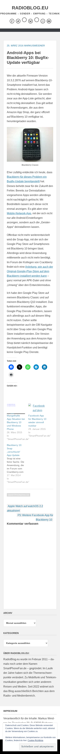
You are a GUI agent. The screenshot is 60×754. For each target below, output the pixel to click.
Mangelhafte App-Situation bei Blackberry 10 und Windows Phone (16, 422)
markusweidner (34, 45)
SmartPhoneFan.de (18, 495)
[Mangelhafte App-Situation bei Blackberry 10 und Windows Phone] (16, 409)
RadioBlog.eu (30, 7)
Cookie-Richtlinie (35, 740)
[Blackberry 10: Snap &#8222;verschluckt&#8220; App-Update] (17, 463)
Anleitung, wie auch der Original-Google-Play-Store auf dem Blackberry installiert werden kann (30, 271)
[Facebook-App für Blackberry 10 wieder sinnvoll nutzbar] (37, 409)
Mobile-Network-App (19, 213)
